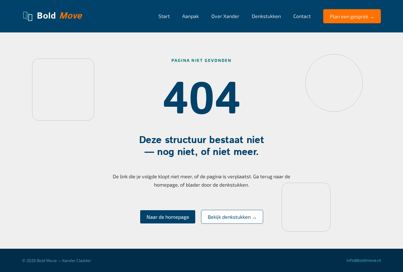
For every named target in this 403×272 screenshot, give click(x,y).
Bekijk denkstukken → (232, 217)
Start (164, 16)
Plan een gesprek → (352, 16)
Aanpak (190, 16)
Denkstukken (266, 16)
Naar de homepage (168, 217)
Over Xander (225, 16)
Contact (302, 16)
